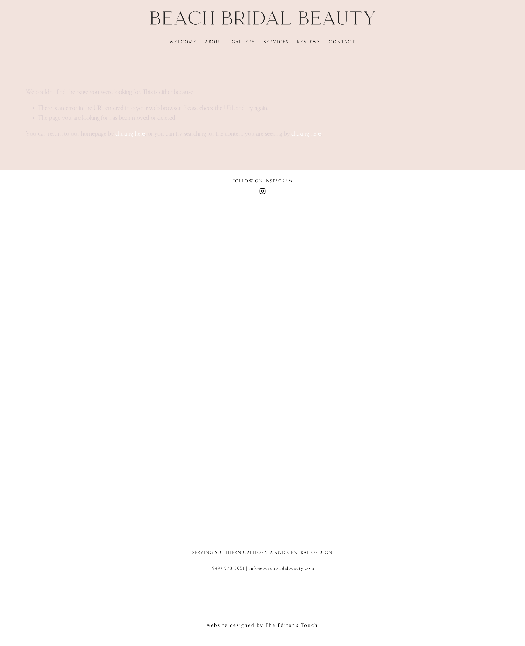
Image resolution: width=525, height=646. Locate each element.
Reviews (308, 41)
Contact (342, 41)
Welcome (183, 41)
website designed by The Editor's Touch (262, 625)
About (214, 41)
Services (276, 41)
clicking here (130, 133)
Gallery (243, 41)
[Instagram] (262, 191)
